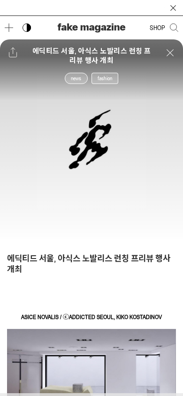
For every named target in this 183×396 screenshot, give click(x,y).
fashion (105, 78)
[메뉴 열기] (9, 28)
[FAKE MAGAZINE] (91, 28)
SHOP (157, 27)
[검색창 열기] (174, 28)
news (76, 78)
